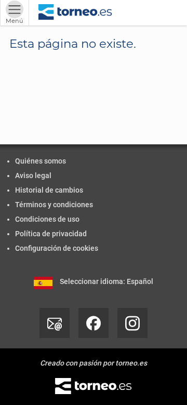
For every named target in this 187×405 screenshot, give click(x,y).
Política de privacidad (51, 234)
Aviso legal (33, 175)
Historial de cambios (49, 190)
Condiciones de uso (47, 219)
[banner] (75, 12)
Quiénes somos (40, 161)
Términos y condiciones (54, 204)
